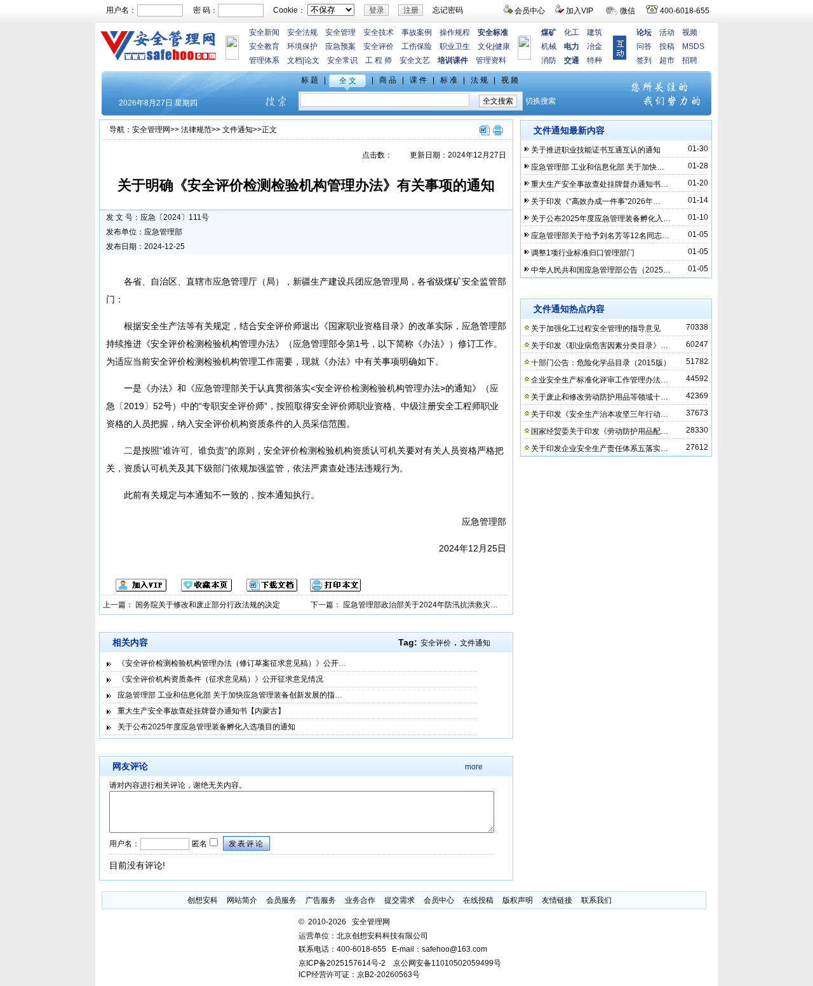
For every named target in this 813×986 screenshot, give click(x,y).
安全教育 (264, 46)
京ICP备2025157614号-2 (342, 963)
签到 (644, 60)
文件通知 (237, 129)
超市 (667, 60)
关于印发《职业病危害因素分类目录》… (599, 345)
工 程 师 (378, 60)
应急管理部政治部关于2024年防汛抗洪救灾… (420, 604)
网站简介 (242, 900)
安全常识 (342, 60)
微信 (627, 10)
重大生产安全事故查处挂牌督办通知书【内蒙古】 (201, 710)
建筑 (594, 32)
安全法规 (302, 32)
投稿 (667, 46)
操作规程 (455, 32)
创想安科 (202, 900)
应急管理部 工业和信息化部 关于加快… (597, 167)
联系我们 (596, 900)
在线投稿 (478, 900)
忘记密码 (448, 10)
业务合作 (360, 900)
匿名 (198, 843)
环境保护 (302, 46)
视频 (689, 32)
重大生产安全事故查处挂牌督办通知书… (599, 184)
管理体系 (264, 60)
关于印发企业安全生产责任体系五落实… (599, 448)
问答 (644, 46)
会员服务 (281, 900)
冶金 (594, 46)
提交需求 (399, 900)
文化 (485, 46)
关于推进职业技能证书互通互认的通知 (596, 149)
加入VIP (579, 10)
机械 (548, 46)
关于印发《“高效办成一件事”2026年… (596, 201)
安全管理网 (151, 129)
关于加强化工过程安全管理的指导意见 (596, 328)
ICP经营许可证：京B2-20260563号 (359, 974)
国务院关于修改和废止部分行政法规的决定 (207, 604)
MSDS (693, 46)
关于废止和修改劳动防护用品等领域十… (599, 397)
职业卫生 (455, 46)
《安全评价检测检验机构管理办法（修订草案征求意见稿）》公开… (232, 663)
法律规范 (196, 129)
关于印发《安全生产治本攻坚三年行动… (599, 414)
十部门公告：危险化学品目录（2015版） (601, 362)
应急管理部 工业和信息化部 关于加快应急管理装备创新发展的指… (230, 695)
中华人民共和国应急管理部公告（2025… (601, 270)
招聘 (689, 60)
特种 (594, 60)
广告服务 (321, 900)
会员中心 (529, 10)
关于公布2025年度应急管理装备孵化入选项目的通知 (206, 726)
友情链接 (557, 900)
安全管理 (340, 32)
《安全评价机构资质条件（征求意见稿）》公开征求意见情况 (220, 679)
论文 (311, 60)
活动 (667, 32)
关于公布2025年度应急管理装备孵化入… (601, 218)
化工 (571, 32)
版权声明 (517, 900)
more (474, 766)
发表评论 (246, 843)
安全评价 (378, 46)
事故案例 (416, 32)
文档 (294, 60)
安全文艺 (415, 60)
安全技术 (378, 32)
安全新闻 (264, 32)
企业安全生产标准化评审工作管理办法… (599, 379)
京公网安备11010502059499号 (447, 963)
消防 (548, 60)
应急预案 (340, 46)
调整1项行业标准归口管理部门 (583, 252)
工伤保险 (416, 46)
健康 (502, 46)
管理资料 (491, 60)
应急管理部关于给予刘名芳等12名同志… (600, 235)
